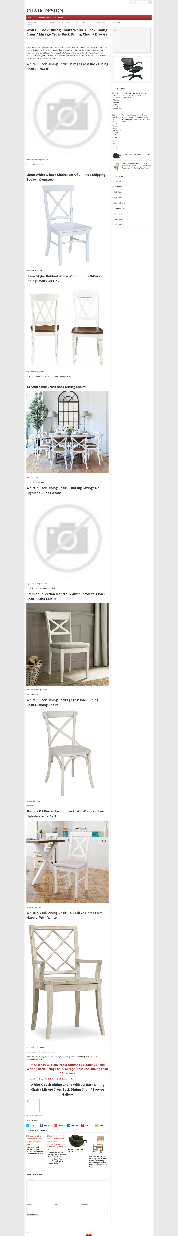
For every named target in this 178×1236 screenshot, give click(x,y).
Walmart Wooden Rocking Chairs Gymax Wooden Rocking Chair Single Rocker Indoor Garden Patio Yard (136, 165)
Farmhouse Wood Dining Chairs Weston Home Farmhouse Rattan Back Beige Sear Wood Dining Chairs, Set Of (136, 118)
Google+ (61, 1125)
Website (84, 1204)
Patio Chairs (118, 219)
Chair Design (36, 1233)
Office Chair (118, 214)
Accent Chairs (119, 181)
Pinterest (89, 1125)
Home (28, 23)
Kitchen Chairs (119, 203)
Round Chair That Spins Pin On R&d (136, 154)
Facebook (48, 1125)
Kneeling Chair (119, 208)
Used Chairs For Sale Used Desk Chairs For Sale (54, 1079)
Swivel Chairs (119, 225)
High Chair (118, 197)
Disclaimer (58, 17)
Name (29, 1204)
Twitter (34, 1125)
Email (101, 1125)
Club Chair (118, 192)
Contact (31, 17)
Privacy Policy (45, 17)
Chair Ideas (36, 23)
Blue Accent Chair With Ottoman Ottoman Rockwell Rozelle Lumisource (134, 95)
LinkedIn (75, 1125)
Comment (30, 1179)
